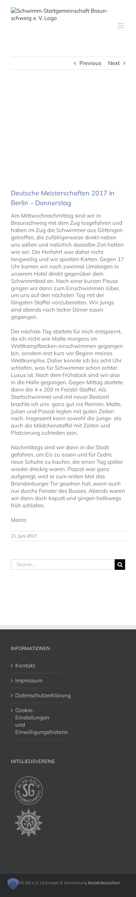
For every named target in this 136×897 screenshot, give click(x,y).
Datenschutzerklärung (37, 695)
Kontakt (25, 665)
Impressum (28, 680)
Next (114, 63)
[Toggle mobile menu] (121, 25)
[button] (13, 884)
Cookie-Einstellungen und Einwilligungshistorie (37, 721)
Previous (90, 63)
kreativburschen (104, 882)
